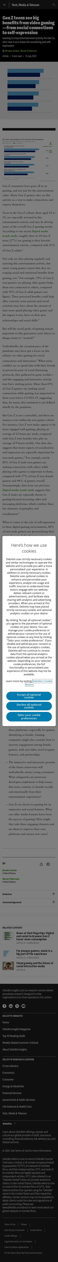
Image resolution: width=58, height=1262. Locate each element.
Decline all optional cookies (29, 706)
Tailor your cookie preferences (29, 716)
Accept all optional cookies (29, 696)
